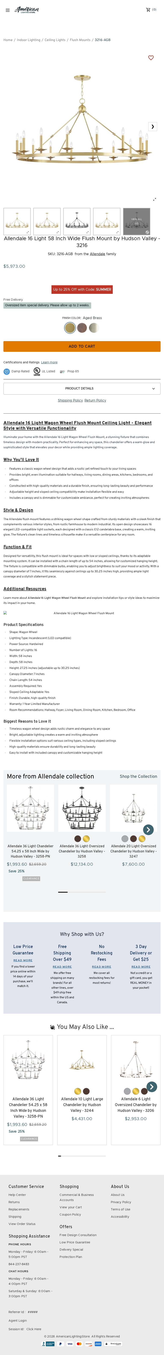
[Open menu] (7, 10)
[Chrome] (125, 838)
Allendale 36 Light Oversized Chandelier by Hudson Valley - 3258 (82, 851)
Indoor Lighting (28, 40)
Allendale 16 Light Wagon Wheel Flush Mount (57, 598)
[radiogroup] (82, 327)
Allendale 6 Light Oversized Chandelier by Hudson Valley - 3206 (136, 1105)
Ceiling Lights (55, 40)
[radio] (70, 327)
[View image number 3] (77, 221)
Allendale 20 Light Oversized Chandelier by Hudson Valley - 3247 (133, 851)
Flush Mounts (80, 40)
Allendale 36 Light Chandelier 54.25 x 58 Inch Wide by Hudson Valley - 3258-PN (30, 851)
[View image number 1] (17, 221)
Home (8, 40)
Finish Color (71, 318)
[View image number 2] (47, 221)
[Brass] (86, 838)
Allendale (97, 254)
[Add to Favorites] (151, 57)
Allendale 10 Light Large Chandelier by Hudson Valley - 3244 (82, 1105)
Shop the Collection (138, 777)
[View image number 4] (106, 221)
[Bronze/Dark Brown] (77, 838)
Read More (23, 960)
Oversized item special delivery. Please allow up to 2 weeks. (47, 305)
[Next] (148, 829)
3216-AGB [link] (103, 40)
